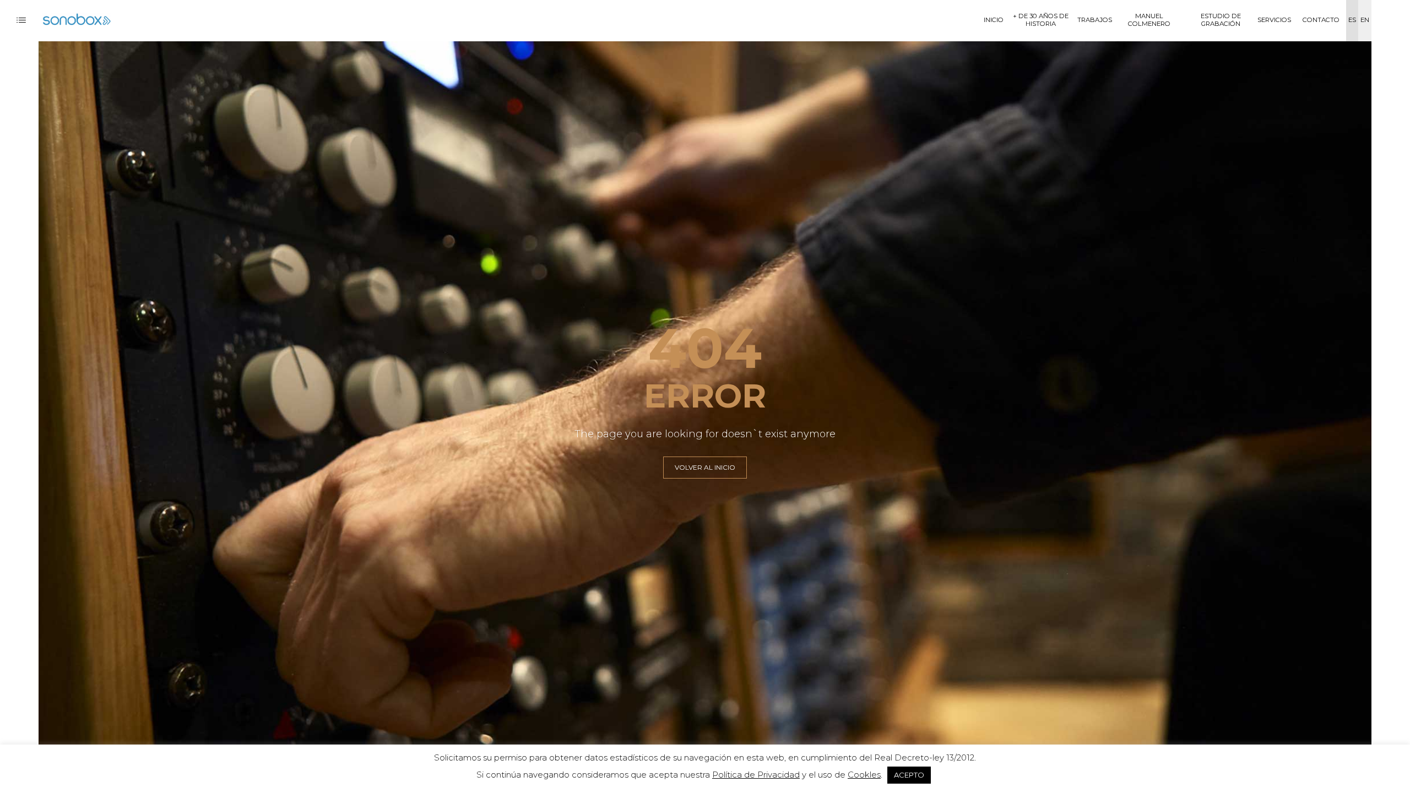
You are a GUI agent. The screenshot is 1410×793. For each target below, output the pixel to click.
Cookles (864, 774)
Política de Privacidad (756, 774)
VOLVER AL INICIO (705, 467)
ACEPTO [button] (909, 774)
